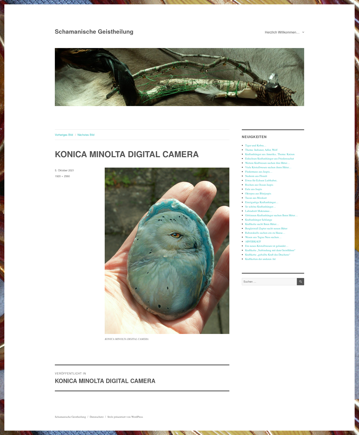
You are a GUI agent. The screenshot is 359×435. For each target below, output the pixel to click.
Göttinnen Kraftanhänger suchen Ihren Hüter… (271, 215)
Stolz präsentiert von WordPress (125, 417)
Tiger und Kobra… (255, 145)
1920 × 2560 (62, 176)
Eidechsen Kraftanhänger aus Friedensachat (269, 158)
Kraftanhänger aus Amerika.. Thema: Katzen (270, 154)
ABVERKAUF (253, 241)
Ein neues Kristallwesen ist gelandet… (266, 246)
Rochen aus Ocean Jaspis (259, 185)
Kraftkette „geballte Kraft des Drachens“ (267, 254)
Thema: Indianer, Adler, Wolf (261, 150)
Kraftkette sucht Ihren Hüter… (262, 224)
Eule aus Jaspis (253, 189)
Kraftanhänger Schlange (258, 219)
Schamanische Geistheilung (94, 31)
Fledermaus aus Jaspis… (258, 171)
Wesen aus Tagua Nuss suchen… (263, 237)
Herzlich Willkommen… (282, 32)
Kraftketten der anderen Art (260, 259)
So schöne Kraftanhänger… (260, 206)
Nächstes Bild (85, 135)
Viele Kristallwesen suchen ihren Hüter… (268, 167)
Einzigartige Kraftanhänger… (261, 202)
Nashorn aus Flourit (256, 176)
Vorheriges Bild (64, 135)
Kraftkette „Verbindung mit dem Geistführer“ (270, 250)
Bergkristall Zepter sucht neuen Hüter (266, 228)
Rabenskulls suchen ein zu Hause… (265, 233)
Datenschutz (97, 417)
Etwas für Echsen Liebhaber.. (261, 180)
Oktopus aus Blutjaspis (258, 193)
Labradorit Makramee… (258, 211)
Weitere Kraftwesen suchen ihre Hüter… (267, 163)
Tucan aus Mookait (256, 198)
